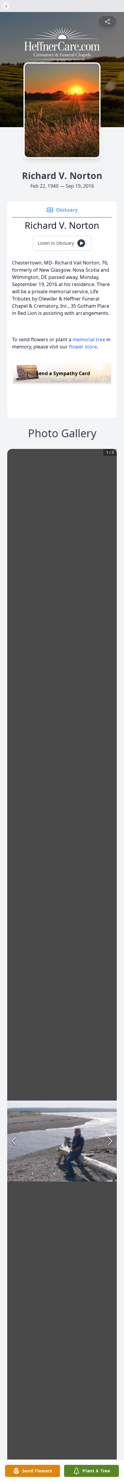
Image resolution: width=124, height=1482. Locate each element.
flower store (83, 346)
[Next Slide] (110, 1141)
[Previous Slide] (13, 1141)
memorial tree (89, 339)
